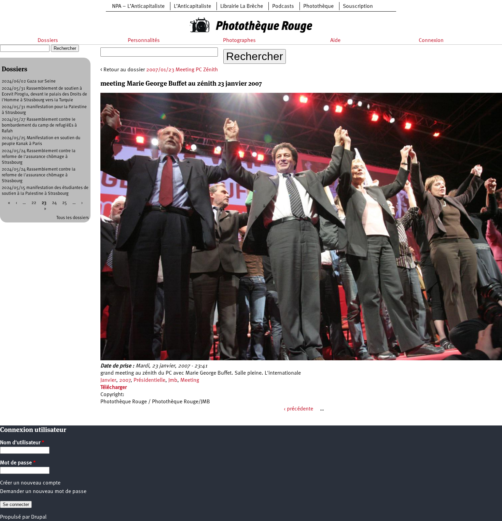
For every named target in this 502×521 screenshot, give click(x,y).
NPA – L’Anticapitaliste (138, 6)
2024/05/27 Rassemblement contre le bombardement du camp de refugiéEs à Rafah (39, 125)
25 (64, 203)
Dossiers (48, 40)
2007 (124, 380)
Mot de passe (18, 463)
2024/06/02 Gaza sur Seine (29, 81)
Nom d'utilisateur (22, 443)
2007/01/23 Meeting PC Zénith (182, 70)
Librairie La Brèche (241, 6)
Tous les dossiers (72, 218)
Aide (335, 40)
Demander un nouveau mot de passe (43, 491)
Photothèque (318, 6)
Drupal (38, 517)
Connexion (431, 40)
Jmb (172, 380)
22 (33, 203)
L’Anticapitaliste (192, 6)
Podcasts (283, 6)
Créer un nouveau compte (30, 483)
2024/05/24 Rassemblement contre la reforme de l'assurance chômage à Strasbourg (38, 157)
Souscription (358, 6)
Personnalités (144, 40)
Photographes (239, 40)
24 (54, 203)
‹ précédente (298, 409)
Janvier (108, 380)
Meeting (189, 380)
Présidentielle (149, 380)
